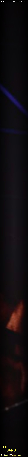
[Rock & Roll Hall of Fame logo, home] (3, 1)
